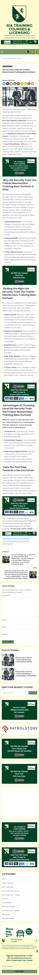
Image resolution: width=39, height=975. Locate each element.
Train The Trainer (14, 58)
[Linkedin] (14, 83)
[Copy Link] (25, 83)
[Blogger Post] (28, 83)
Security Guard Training (10, 910)
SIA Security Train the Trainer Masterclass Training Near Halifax (24, 660)
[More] (32, 83)
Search (33, 693)
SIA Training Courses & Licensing (19, 29)
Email (4, 627)
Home (5, 58)
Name (4, 620)
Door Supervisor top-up (10, 891)
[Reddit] (11, 83)
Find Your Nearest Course (17, 687)
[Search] (32, 51)
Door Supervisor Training (11, 895)
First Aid (5, 899)
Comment (6, 595)
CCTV (4, 879)
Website (5, 634)
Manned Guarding (8, 906)
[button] (36, 940)
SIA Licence (6, 914)
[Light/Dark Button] (27, 52)
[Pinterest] (18, 83)
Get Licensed (36, 51)
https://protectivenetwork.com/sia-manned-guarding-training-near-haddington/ (16, 541)
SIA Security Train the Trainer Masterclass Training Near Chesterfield (26, 674)
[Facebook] (4, 83)
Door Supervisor (8, 887)
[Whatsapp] (21, 83)
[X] (7, 83)
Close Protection (8, 883)
